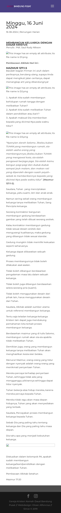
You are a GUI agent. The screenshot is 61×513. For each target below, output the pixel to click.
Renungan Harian (30, 32)
